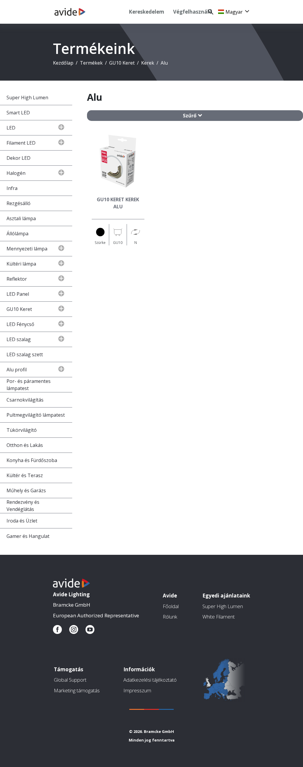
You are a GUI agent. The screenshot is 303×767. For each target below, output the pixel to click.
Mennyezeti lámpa (27, 248)
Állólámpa (17, 233)
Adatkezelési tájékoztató (150, 679)
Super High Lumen (27, 97)
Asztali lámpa (21, 218)
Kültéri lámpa (21, 264)
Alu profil (17, 369)
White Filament (218, 616)
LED (11, 127)
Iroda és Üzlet (22, 520)
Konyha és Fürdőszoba (32, 460)
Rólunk (170, 616)
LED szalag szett (25, 354)
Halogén (16, 173)
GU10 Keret (19, 309)
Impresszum (137, 690)
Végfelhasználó (192, 11)
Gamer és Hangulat (28, 536)
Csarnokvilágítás (25, 400)
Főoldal (171, 606)
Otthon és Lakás (25, 445)
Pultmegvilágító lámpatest (36, 415)
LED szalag (19, 339)
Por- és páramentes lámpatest (29, 385)
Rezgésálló (18, 203)
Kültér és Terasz (25, 475)
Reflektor (17, 279)
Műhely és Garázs (26, 490)
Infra (12, 188)
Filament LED (21, 143)
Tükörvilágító (22, 430)
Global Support (70, 679)
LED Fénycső (20, 324)
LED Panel (18, 294)
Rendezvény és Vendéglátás (23, 505)
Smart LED (18, 112)
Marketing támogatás (77, 690)
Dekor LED (18, 158)
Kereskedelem (146, 11)
